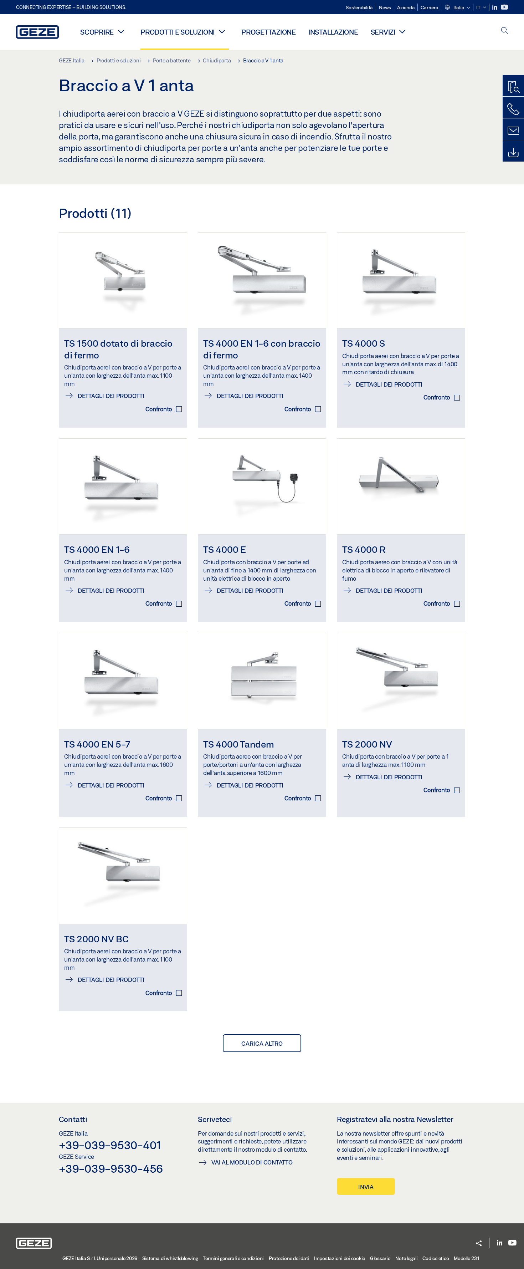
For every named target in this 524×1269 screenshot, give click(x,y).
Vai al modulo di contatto (252, 1162)
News (385, 7)
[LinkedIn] (495, 7)
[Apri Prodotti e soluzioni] (222, 31)
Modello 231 (466, 1258)
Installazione (333, 32)
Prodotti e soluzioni (177, 32)
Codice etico (435, 1258)
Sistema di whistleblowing (170, 1258)
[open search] (505, 31)
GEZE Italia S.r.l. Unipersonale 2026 (99, 1258)
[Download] (513, 152)
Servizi (383, 32)
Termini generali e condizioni (233, 1258)
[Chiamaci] (513, 109)
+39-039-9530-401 (110, 1144)
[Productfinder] (513, 87)
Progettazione (268, 32)
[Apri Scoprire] (121, 31)
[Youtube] (504, 7)
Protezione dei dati (289, 1258)
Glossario (380, 1258)
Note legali (406, 1258)
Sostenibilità (359, 7)
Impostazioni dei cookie (339, 1258)
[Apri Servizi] (402, 31)
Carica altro (262, 1043)
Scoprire (97, 32)
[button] (457, 8)
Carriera (429, 7)
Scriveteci (215, 1119)
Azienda (406, 7)
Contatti (73, 1119)
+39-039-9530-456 (111, 1168)
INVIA (366, 1186)
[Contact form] (513, 130)
